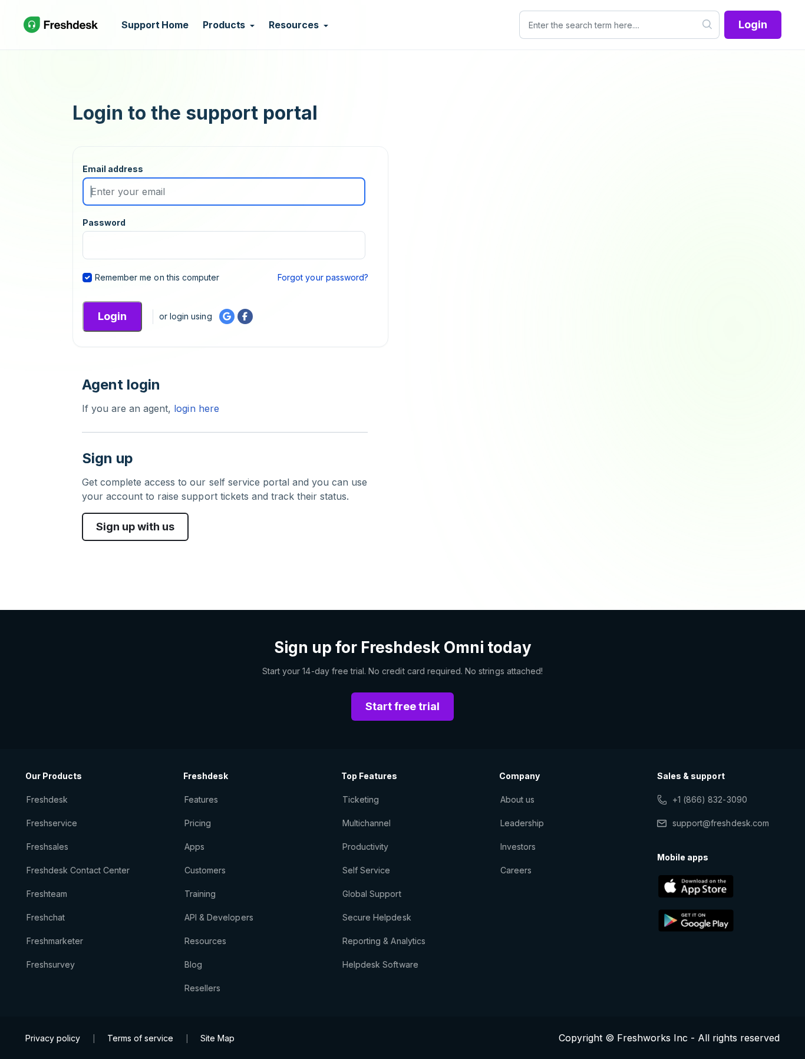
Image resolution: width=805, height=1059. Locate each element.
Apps (194, 847)
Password (104, 222)
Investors (518, 847)
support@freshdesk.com (720, 823)
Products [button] (225, 25)
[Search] (707, 25)
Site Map (217, 1038)
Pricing (197, 823)
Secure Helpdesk (376, 917)
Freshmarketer (55, 941)
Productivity (365, 847)
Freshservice (52, 823)
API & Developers (218, 917)
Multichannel (366, 823)
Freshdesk (47, 799)
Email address (113, 169)
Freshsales (47, 847)
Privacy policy (52, 1038)
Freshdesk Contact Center (78, 870)
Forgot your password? (323, 277)
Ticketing (360, 799)
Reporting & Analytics (383, 941)
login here (195, 408)
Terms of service (140, 1038)
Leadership (522, 823)
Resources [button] (295, 25)
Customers (205, 870)
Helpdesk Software (380, 964)
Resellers (202, 988)
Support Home (155, 25)
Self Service (366, 870)
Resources (205, 941)
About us (517, 799)
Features (201, 799)
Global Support (371, 894)
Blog (193, 964)
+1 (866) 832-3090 (709, 799)
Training (200, 894)
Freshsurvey (51, 964)
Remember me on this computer (157, 277)
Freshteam (47, 894)
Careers (516, 870)
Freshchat (46, 917)
